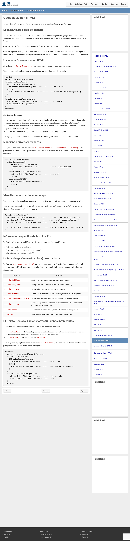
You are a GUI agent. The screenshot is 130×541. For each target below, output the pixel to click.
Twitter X (85, 537)
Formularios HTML (100, 241)
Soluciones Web (81, 4)
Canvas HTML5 (99, 309)
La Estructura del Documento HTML (105, 66)
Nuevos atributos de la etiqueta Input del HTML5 (109, 269)
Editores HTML (98, 98)
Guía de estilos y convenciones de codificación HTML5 (109, 303)
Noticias (104, 4)
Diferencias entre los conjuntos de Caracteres (108, 220)
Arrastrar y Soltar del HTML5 (103, 346)
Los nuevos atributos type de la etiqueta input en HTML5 (109, 258)
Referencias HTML (103, 353)
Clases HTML (98, 162)
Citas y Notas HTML (100, 114)
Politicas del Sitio (46, 537)
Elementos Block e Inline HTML (104, 156)
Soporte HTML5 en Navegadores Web (106, 280)
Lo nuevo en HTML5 (100, 275)
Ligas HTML (97, 135)
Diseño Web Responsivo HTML (104, 193)
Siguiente (84, 391)
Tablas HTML (98, 146)
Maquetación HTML (100, 188)
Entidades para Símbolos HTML (104, 209)
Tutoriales (94, 4)
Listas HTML (98, 151)
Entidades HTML (99, 204)
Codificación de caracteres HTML (104, 214)
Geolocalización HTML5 (35, 10)
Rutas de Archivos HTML (102, 177)
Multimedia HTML (99, 319)
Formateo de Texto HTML (102, 109)
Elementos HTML (99, 77)
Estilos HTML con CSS (101, 130)
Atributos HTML (99, 82)
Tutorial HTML (101, 56)
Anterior (7, 391)
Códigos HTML (98, 374)
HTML (22, 10)
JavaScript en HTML (100, 172)
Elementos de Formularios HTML (104, 246)
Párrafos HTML (98, 93)
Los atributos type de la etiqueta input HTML (108, 251)
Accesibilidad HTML (100, 235)
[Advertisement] (110, 36)
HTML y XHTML (99, 230)
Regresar (46, 391)
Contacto (114, 4)
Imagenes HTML (99, 140)
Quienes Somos (46, 534)
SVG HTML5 (98, 314)
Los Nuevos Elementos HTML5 (104, 285)
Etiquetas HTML (99, 364)
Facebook (85, 534)
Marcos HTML (98, 167)
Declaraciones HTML (100, 359)
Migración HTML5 (99, 296)
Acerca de (44, 531)
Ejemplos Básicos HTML (101, 72)
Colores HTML (98, 125)
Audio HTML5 (98, 330)
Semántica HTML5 (100, 291)
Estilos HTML (98, 103)
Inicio (70, 4)
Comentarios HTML (100, 119)
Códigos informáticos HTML (103, 198)
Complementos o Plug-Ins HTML (104, 335)
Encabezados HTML (100, 88)
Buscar (123, 4)
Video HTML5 (98, 325)
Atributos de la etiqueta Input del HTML (106, 264)
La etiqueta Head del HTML (102, 183)
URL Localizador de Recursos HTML (105, 225)
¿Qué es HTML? (99, 61)
